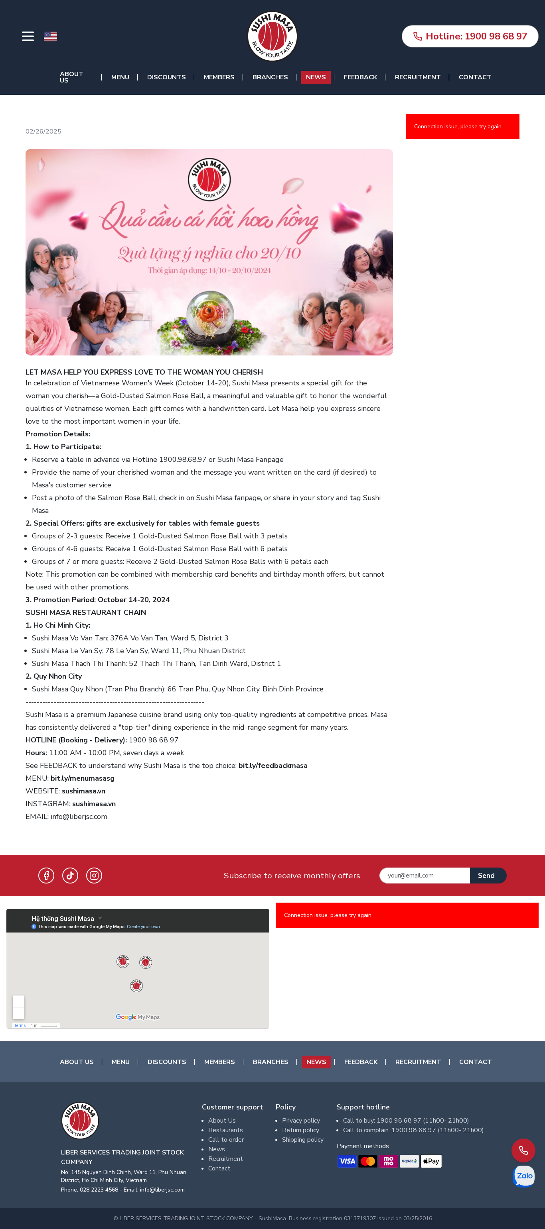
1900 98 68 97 (476, 36)
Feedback (360, 77)
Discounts (166, 77)
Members (219, 77)
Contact (475, 77)
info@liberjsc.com (79, 816)
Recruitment (418, 77)
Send (486, 875)
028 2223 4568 (99, 1190)
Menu (120, 77)
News (316, 77)
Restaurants (225, 1130)
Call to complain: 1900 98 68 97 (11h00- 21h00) (413, 1130)
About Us (222, 1120)
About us (71, 77)
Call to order (226, 1139)
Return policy (300, 1130)
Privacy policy (301, 1120)
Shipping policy (303, 1139)
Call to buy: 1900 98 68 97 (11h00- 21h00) (406, 1120)
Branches (270, 77)
